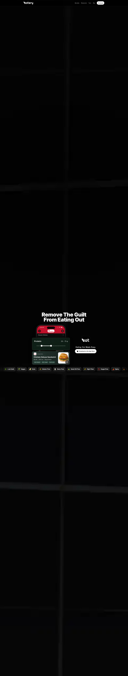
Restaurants (84, 3)
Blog (94, 3)
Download (100, 3)
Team (90, 3)
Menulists (77, 3)
